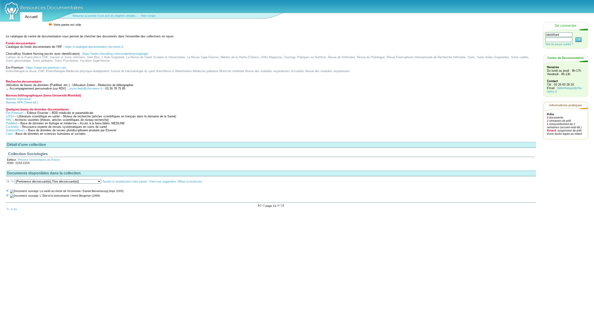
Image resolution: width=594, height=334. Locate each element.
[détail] (7, 190)
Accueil (31, 17)
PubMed (11, 123)
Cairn (9, 133)
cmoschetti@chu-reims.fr (86, 88)
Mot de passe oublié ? (559, 44)
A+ (16, 209)
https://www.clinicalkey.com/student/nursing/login (115, 53)
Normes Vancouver (18, 99)
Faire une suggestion (162, 181)
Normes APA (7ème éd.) (22, 102)
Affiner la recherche (190, 181)
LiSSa (10, 116)
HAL (9, 120)
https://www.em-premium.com (46, 67)
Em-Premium (14, 113)
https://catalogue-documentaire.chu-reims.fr (94, 46)
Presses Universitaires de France (39, 159)
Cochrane (12, 126)
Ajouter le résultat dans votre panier (125, 181)
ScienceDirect (15, 130)
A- (8, 209)
